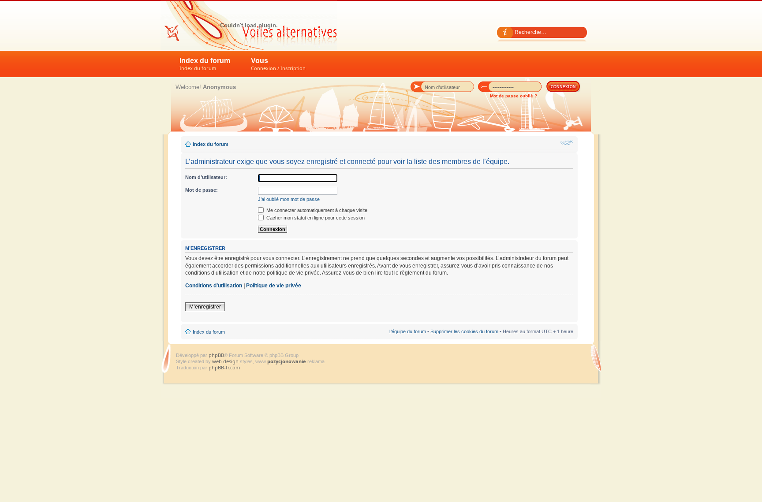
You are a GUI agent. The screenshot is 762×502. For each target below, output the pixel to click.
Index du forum (204, 64)
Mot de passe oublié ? (513, 95)
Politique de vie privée (273, 286)
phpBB (216, 355)
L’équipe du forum (407, 331)
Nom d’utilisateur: (206, 177)
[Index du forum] (249, 25)
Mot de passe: (201, 190)
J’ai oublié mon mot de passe (289, 199)
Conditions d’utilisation (213, 286)
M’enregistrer (205, 307)
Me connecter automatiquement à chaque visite (316, 210)
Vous (278, 64)
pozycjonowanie (286, 361)
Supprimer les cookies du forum (464, 331)
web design (226, 361)
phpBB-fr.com (224, 367)
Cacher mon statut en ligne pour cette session (315, 217)
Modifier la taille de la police (566, 142)
